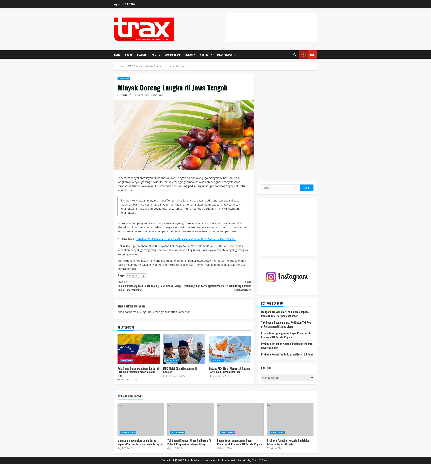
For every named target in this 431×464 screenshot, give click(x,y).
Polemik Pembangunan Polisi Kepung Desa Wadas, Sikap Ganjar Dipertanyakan (186, 238)
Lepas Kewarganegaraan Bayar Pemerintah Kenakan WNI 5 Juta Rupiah (285, 335)
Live (312, 54)
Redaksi (242, 460)
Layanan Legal (172, 54)
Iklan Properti (226, 54)
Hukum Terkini (177, 432)
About (128, 54)
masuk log (139, 312)
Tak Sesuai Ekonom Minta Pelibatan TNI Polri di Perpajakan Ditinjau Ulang (286, 325)
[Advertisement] (271, 31)
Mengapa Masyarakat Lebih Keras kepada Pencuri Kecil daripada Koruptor (285, 314)
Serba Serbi (124, 79)
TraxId (123, 95)
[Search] (294, 54)
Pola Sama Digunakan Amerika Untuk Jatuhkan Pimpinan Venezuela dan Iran (139, 349)
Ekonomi (141, 54)
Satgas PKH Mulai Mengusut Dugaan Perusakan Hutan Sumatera (230, 349)
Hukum (189, 54)
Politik (156, 54)
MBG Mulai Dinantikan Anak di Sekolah (184, 349)
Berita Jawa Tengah (136, 275)
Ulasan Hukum (128, 432)
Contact (205, 54)
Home (117, 54)
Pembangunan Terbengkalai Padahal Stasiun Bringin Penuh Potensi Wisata (217, 286)
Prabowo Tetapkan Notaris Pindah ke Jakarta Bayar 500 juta (290, 419)
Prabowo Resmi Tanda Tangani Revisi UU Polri (287, 354)
